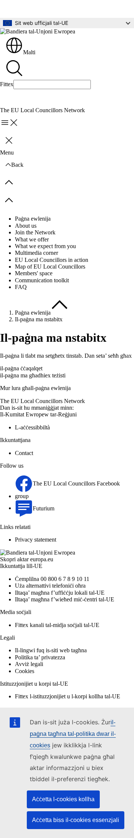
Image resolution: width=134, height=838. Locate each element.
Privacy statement (35, 539)
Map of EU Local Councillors (50, 266)
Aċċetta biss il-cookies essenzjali (75, 820)
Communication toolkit (42, 280)
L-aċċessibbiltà (32, 427)
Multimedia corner (36, 253)
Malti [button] (29, 52)
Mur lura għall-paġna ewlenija (35, 388)
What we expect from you (45, 246)
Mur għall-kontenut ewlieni (37, 9)
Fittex (6, 84)
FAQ (21, 287)
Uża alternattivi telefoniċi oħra (50, 585)
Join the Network (35, 232)
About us (25, 226)
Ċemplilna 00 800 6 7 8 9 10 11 (52, 579)
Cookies (24, 671)
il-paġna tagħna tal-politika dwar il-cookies (73, 733)
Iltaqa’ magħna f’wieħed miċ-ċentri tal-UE (64, 599)
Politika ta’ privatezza (40, 657)
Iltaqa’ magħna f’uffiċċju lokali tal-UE (60, 592)
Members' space (33, 273)
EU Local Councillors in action (51, 260)
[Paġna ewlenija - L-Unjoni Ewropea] (37, 31)
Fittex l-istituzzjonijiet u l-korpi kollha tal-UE (67, 696)
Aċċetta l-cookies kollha (63, 799)
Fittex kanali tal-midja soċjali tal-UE (57, 625)
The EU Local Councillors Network (42, 401)
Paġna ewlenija (33, 218)
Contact (24, 453)
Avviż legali (29, 664)
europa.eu (41, 559)
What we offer (32, 239)
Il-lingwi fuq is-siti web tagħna (51, 650)
